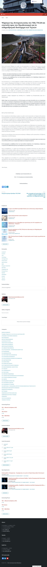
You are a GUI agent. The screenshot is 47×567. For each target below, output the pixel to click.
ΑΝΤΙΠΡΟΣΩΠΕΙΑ (5, 337)
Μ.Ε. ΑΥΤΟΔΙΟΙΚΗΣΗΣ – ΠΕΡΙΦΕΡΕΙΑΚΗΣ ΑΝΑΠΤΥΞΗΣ (12, 349)
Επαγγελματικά (5, 269)
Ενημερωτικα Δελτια (33, 30)
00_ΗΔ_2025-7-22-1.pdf (8, 457)
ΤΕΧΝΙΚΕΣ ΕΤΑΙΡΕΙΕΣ (6, 399)
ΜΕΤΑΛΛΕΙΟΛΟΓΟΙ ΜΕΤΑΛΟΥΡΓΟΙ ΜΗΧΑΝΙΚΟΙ (10, 387)
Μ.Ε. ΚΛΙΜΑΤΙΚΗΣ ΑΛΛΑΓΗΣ (7, 363)
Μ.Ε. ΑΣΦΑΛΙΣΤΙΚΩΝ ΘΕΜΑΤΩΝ (8, 348)
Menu (4, 14)
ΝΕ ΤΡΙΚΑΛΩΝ (4, 391)
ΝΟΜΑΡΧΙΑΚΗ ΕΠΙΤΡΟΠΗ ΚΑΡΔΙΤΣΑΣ (9, 393)
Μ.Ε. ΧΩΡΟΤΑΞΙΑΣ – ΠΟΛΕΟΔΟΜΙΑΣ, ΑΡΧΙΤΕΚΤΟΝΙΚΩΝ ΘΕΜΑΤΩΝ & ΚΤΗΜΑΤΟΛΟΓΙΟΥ (19, 386)
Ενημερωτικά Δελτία (6, 265)
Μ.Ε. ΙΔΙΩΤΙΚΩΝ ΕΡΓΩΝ (6, 360)
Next (44, 191)
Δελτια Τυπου (26, 30)
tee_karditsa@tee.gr (7, 551)
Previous (3, 191)
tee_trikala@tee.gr (6, 541)
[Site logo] (23, 8)
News (7, 17)
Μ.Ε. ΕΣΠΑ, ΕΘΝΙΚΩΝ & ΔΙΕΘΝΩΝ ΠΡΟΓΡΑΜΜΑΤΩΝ (12, 358)
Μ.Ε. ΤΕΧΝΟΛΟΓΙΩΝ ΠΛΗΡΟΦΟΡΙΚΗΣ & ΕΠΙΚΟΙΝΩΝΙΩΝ (13, 375)
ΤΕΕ (23, 10)
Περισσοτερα (5, 244)
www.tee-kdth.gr (6, 531)
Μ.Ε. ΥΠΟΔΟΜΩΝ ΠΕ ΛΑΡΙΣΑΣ (7, 382)
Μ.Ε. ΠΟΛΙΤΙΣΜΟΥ (5, 372)
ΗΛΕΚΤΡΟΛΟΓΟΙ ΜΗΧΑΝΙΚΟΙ (7, 342)
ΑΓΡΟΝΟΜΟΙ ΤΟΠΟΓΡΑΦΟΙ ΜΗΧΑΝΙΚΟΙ (9, 335)
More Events (5, 492)
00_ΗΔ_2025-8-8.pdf (8, 454)
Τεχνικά (3, 278)
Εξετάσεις (4, 267)
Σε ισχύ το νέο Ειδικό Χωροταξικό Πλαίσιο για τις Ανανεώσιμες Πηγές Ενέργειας (25, 208)
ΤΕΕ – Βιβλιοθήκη (6, 415)
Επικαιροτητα (40, 30)
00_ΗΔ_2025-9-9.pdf (8, 450)
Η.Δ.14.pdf (6, 444)
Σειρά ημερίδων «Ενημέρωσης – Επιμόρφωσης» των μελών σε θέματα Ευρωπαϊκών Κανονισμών (23, 473)
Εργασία (3, 272)
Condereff (4, 252)
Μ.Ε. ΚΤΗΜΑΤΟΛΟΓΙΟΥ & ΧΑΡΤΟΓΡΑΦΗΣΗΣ (10, 365)
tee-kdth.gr (4, 257)
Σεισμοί (3, 276)
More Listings (5, 420)
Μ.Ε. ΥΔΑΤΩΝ (4, 379)
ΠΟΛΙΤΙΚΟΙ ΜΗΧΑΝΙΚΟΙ (6, 398)
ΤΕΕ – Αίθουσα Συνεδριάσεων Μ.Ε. (9, 407)
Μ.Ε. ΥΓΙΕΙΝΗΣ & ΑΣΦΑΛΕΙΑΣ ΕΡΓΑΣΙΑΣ (9, 377)
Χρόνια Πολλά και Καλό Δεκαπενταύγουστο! (17, 215)
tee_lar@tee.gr (6, 529)
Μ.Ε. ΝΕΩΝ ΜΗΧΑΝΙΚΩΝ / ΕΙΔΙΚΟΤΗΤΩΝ (10, 367)
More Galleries (5, 304)
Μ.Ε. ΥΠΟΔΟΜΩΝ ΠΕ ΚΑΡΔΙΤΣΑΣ (8, 380)
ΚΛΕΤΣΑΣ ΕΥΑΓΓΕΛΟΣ (12, 30)
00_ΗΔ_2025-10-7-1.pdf (8, 447)
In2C (2, 255)
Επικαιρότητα (5, 271)
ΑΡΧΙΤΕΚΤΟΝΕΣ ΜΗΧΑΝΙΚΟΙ (7, 339)
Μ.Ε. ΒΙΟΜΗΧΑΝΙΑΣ (5, 351)
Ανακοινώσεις (4, 260)
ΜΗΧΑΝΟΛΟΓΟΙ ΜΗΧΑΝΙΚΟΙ (7, 389)
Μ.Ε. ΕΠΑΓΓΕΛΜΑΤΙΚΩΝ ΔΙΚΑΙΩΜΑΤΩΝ (9, 354)
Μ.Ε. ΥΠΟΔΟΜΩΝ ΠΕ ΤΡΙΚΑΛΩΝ (8, 384)
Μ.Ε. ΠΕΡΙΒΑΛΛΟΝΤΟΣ (6, 370)
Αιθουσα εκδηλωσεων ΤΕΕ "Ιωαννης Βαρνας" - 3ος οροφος (17, 475)
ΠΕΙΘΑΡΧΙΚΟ (4, 396)
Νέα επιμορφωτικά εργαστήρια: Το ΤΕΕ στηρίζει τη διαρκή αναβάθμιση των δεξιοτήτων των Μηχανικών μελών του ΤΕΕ (36, 195)
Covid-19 (3, 253)
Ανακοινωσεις (20, 30)
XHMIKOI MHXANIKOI (6, 332)
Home (3, 17)
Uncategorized (5, 258)
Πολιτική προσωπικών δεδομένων (14, 562)
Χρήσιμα (3, 279)
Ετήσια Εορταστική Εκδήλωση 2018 (16, 297)
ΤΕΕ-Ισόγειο (4, 411)
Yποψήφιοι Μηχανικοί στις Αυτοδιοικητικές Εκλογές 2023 (13, 334)
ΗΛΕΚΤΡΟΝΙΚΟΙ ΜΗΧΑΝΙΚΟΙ (7, 344)
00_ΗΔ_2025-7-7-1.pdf (8, 460)
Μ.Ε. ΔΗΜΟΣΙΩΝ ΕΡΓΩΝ (6, 353)
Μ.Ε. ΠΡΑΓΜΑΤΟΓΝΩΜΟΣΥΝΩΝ (8, 373)
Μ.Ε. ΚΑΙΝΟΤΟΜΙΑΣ (5, 361)
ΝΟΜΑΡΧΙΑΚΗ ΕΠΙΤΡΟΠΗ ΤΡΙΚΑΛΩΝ (9, 394)
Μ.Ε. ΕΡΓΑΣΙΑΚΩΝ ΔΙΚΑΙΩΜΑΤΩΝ (8, 356)
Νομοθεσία (4, 274)
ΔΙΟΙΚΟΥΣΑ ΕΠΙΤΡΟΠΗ (6, 341)
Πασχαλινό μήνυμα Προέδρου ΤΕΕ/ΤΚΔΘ (11, 193)
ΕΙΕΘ (3, 264)
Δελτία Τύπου (4, 262)
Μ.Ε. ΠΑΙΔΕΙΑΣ (4, 368)
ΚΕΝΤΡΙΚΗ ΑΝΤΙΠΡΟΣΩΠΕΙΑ (7, 346)
